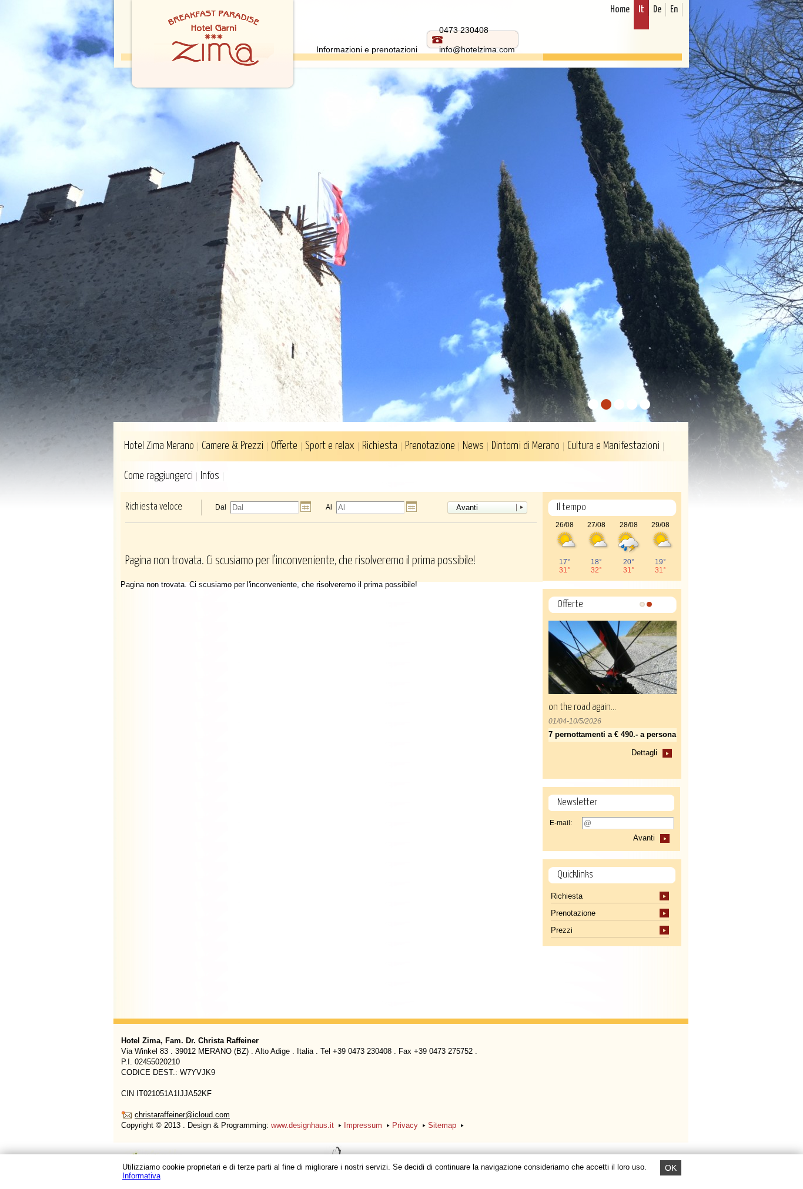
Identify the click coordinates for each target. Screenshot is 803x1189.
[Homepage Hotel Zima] (212, 46)
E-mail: (561, 823)
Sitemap (442, 1125)
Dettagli (644, 752)
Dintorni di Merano (525, 445)
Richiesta (379, 445)
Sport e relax (329, 445)
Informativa (141, 1175)
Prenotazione (430, 445)
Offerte (284, 445)
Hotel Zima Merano (159, 445)
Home (620, 10)
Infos (209, 475)
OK (671, 1168)
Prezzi (563, 930)
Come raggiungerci (158, 475)
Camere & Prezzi (232, 445)
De (657, 10)
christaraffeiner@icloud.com (182, 1114)
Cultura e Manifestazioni (613, 445)
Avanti (467, 507)
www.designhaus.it (302, 1125)
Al (329, 507)
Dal (220, 507)
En (674, 10)
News (473, 445)
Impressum (363, 1125)
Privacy (405, 1125)
